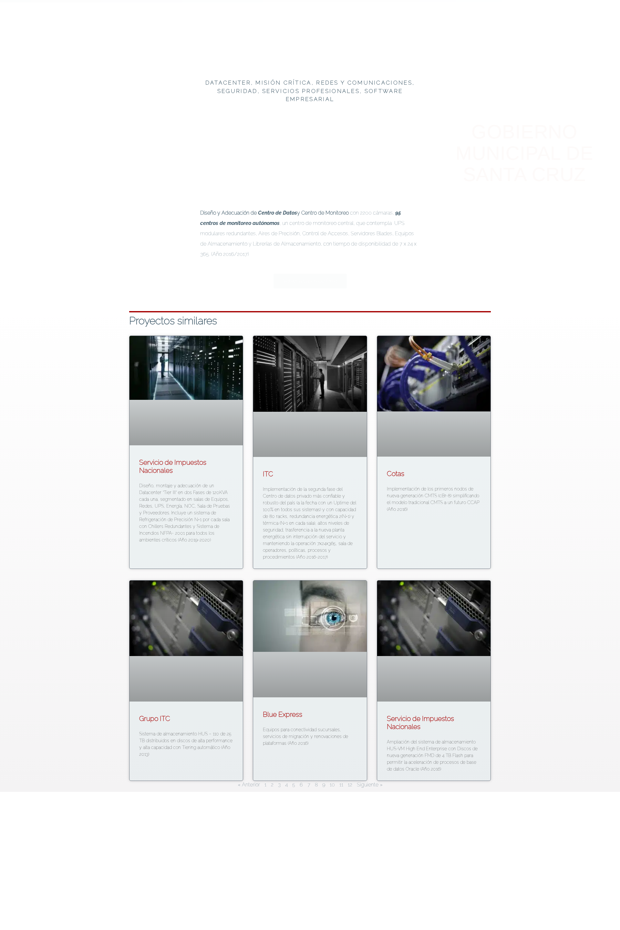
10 (332, 785)
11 (341, 785)
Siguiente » (369, 785)
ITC (268, 474)
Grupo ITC (154, 718)
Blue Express (282, 714)
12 (350, 785)
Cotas (395, 474)
